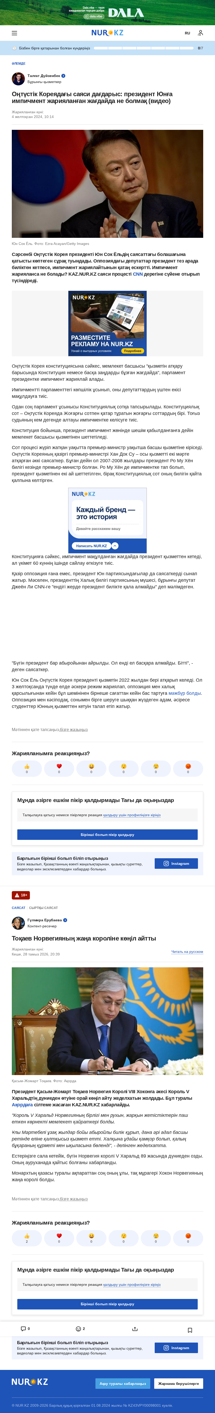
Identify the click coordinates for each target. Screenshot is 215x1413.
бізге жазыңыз (74, 729)
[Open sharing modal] (135, 1329)
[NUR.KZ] (107, 33)
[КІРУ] (200, 33)
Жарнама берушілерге (178, 1383)
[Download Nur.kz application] (107, 12)
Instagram (180, 863)
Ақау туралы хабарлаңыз (123, 1383)
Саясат (18, 908)
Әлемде (18, 63)
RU (187, 33)
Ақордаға (23, 1104)
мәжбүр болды (185, 693)
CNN (138, 274)
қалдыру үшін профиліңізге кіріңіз (131, 815)
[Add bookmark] (190, 1330)
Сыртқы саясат (43, 908)
